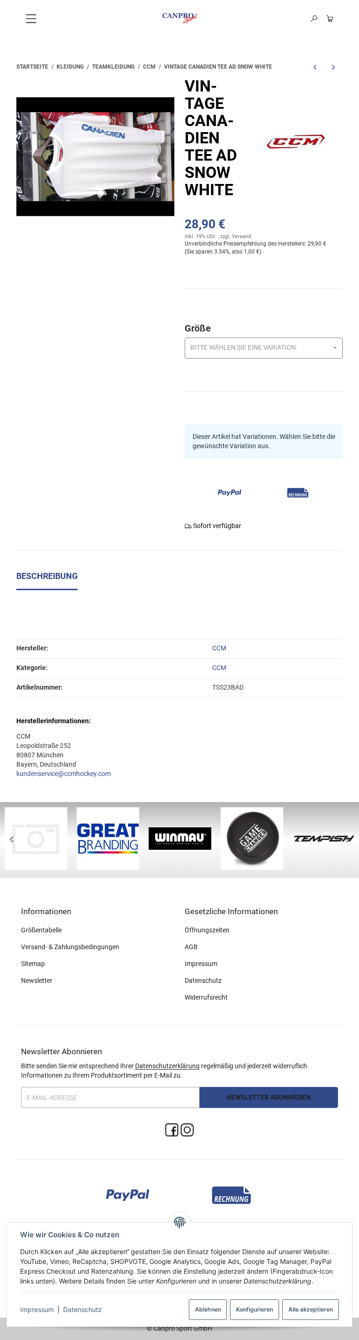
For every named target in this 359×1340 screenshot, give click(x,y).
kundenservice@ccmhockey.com (63, 773)
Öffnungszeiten (207, 930)
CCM (219, 667)
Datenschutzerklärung (167, 1066)
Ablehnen (208, 1309)
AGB (191, 947)
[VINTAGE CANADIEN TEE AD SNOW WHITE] (95, 157)
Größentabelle (41, 930)
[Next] (348, 840)
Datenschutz (82, 1309)
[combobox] (264, 348)
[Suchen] (314, 18)
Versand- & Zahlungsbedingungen (70, 947)
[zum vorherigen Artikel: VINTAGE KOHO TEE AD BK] (314, 67)
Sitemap (33, 963)
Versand (241, 236)
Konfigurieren (254, 1309)
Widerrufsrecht (206, 997)
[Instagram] (187, 1130)
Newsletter (36, 980)
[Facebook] (172, 1130)
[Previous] (11, 840)
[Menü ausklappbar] (31, 18)
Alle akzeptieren (310, 1309)
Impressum (37, 1309)
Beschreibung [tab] (47, 576)
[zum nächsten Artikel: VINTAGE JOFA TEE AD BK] (333, 67)
